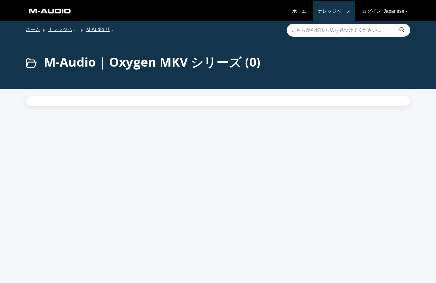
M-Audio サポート (105, 29)
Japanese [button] (394, 11)
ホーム (299, 11)
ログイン (371, 11)
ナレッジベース (334, 11)
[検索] (402, 30)
